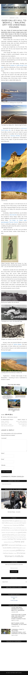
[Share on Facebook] (6, 414)
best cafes (5, 523)
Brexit (11, 525)
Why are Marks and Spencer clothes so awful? (21, 422)
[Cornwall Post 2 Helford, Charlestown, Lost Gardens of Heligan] (7, 390)
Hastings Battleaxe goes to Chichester (20, 396)
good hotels (15, 532)
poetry (14, 550)
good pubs (22, 532)
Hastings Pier (11, 539)
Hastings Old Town (14, 537)
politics (19, 550)
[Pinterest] (7, 649)
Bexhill (5, 417)
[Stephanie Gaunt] (14, 598)
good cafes (10, 532)
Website (3, 465)
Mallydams (19, 548)
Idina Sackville (13, 214)
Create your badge (14, 600)
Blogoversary (7, 525)
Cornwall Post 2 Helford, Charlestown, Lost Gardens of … (7, 397)
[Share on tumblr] (12, 414)
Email (3, 459)
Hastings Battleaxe (16, 672)
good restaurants (8, 535)
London (14, 548)
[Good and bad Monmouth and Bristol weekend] (5, 609)
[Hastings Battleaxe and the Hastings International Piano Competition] (5, 616)
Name (3, 453)
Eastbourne (17, 530)
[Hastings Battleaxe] (14, 7)
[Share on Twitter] (8, 414)
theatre (11, 553)
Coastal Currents (12, 527)
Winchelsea (21, 553)
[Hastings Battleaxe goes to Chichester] (20, 390)
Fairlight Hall (24, 530)
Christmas (15, 525)
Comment (4, 438)
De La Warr (11, 530)
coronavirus (23, 528)
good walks (10, 417)
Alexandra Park (7, 521)
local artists (24, 545)
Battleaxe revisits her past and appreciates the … (14, 410)
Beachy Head (23, 521)
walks (15, 417)
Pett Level (9, 550)
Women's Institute (14, 556)
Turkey (14, 553)
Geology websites (15, 135)
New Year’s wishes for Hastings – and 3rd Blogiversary (7, 422)
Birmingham (23, 523)
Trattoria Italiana (17, 344)
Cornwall (18, 528)
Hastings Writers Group (9, 542)
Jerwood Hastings (15, 545)
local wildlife (7, 548)
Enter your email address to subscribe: (14, 564)
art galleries (16, 521)
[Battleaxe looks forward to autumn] (5, 625)
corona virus (5, 530)
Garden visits (5, 532)
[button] (26, 2)
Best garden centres (12, 523)
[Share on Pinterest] (10, 414)
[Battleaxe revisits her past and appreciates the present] (14, 403)
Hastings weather (21, 539)
